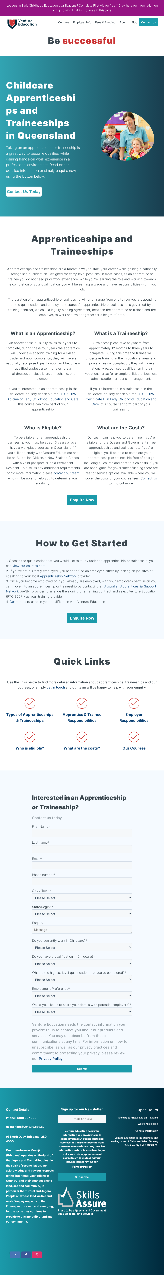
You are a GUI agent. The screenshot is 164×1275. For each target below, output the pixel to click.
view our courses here (28, 566)
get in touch (56, 687)
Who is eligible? (30, 748)
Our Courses (134, 748)
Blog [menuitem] (134, 22)
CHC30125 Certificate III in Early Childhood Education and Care (121, 399)
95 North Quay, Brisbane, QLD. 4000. (26, 1139)
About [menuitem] (123, 22)
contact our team (66, 473)
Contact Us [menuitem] (148, 22)
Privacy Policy (50, 1059)
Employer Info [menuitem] (82, 22)
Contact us (148, 478)
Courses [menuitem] (63, 22)
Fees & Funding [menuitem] (105, 22)
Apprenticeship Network (58, 576)
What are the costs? (82, 748)
